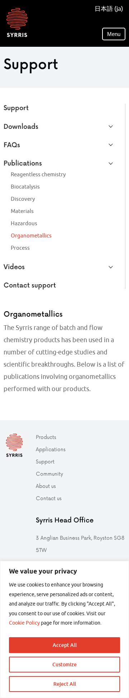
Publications (23, 163)
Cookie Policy (24, 623)
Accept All (65, 645)
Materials (22, 211)
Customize (64, 664)
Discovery (23, 199)
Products (46, 437)
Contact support (30, 285)
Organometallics (31, 235)
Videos (14, 266)
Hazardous (24, 223)
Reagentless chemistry (38, 174)
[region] (64, 629)
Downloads (21, 126)
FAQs (12, 144)
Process (20, 248)
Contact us (49, 498)
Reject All (64, 684)
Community (49, 473)
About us (46, 486)
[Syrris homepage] (17, 22)
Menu (113, 34)
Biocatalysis (25, 186)
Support (16, 107)
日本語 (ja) (109, 8)
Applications (51, 449)
